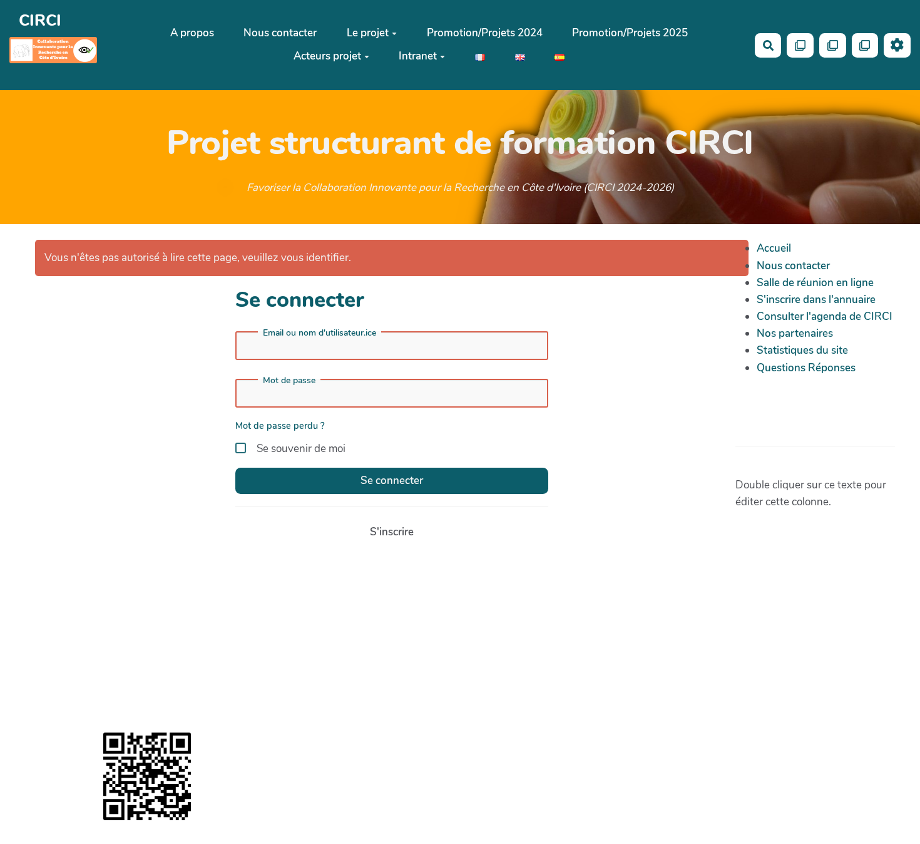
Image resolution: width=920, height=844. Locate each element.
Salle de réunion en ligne (815, 282)
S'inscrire (392, 532)
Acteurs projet (327, 56)
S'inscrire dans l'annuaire (816, 299)
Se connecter (391, 480)
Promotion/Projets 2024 (485, 33)
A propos (192, 33)
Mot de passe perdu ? (280, 425)
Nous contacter (280, 33)
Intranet (418, 56)
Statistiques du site (802, 350)
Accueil (774, 248)
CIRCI (40, 21)
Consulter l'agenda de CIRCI (824, 316)
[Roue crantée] (897, 45)
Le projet (368, 33)
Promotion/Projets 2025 (630, 33)
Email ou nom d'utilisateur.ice (319, 333)
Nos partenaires (795, 333)
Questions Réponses (806, 368)
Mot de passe (289, 380)
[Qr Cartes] (800, 45)
